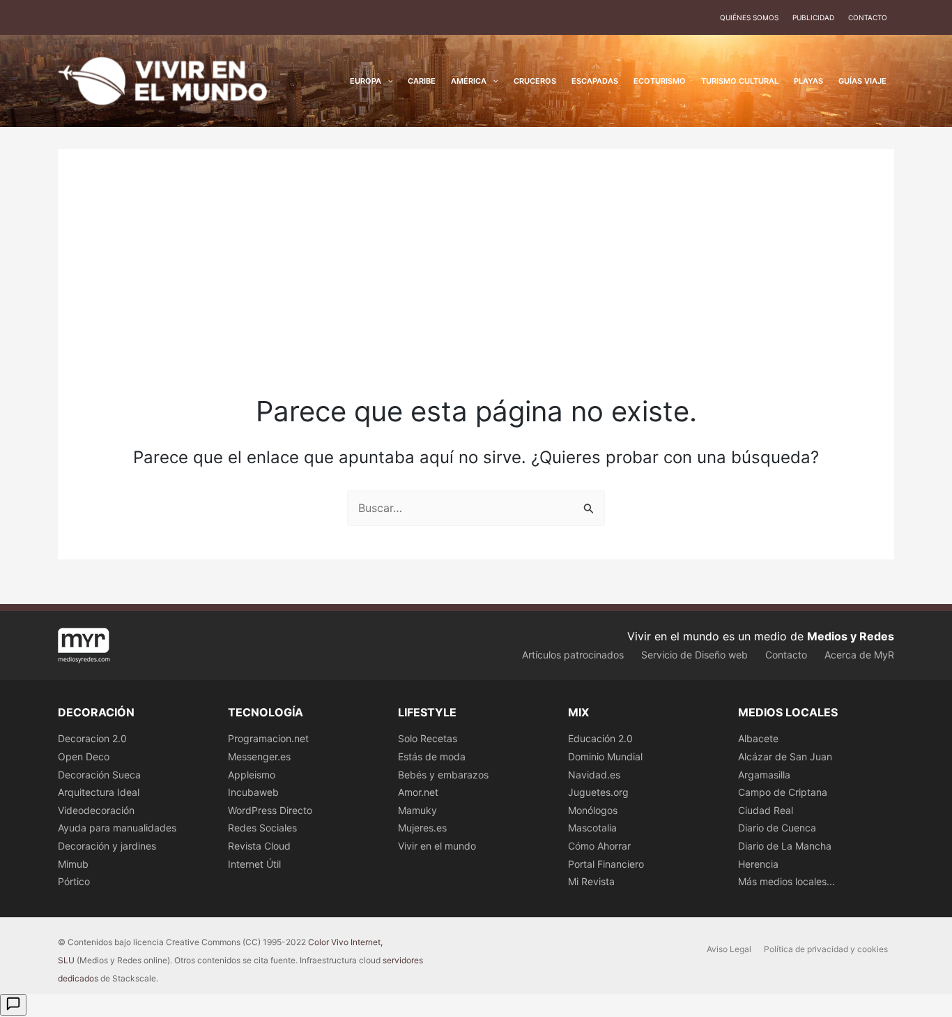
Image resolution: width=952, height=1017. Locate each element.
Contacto (867, 17)
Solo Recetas (427, 738)
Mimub (73, 864)
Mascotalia (592, 828)
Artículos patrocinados (573, 655)
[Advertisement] (476, 287)
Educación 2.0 (600, 738)
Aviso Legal (729, 949)
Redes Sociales (262, 828)
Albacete (758, 738)
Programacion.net (268, 738)
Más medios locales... (786, 881)
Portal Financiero (606, 864)
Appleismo (251, 775)
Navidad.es (594, 775)
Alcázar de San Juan (785, 756)
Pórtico (74, 881)
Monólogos (592, 810)
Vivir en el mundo (437, 846)
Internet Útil (254, 864)
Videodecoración (96, 810)
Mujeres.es (422, 828)
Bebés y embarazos (443, 775)
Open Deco (83, 756)
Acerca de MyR (859, 655)
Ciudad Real (765, 810)
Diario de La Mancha (784, 846)
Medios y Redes (850, 636)
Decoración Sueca (99, 775)
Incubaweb (253, 792)
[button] (387, 81)
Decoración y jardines (107, 846)
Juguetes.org (598, 792)
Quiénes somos (749, 17)
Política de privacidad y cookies (826, 949)
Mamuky (417, 810)
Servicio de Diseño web (694, 655)
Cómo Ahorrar (599, 846)
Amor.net (418, 792)
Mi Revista (591, 881)
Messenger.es (259, 756)
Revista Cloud (259, 846)
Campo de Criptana (782, 792)
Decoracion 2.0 (92, 738)
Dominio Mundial (605, 756)
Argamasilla (764, 775)
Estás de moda (432, 756)
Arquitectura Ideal (98, 792)
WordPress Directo (270, 810)
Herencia (758, 864)
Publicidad (813, 17)
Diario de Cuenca (777, 828)
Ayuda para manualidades (117, 828)
